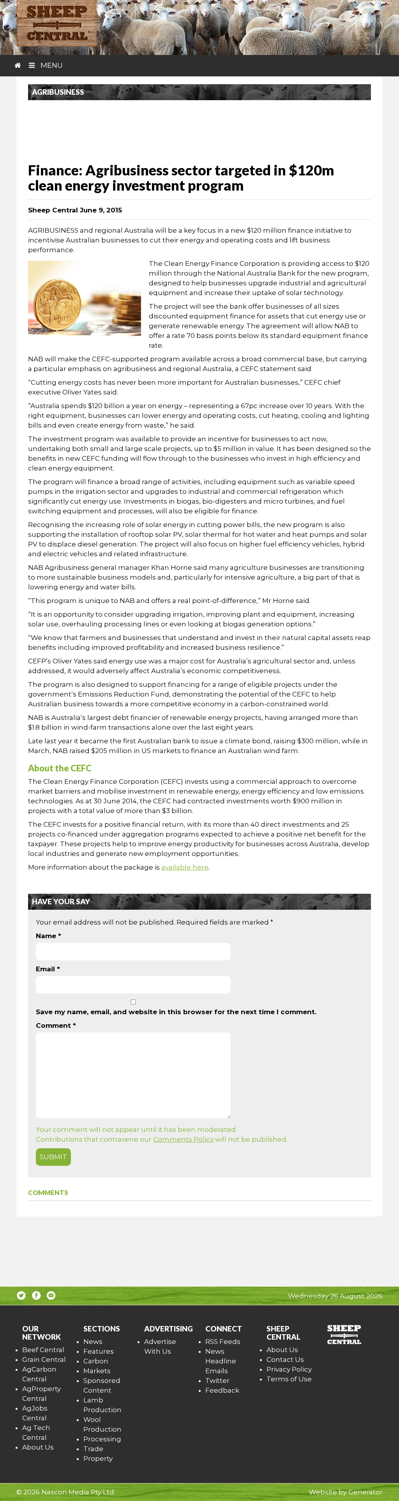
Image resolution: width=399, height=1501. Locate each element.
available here (184, 867)
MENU (51, 65)
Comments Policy (183, 1139)
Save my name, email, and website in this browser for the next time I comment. (176, 1012)
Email (48, 969)
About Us (38, 1447)
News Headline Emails (220, 1361)
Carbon (95, 1361)
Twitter (217, 1380)
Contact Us (285, 1359)
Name (48, 936)
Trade (93, 1449)
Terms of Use (289, 1379)
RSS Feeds (222, 1341)
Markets (97, 1371)
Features (98, 1351)
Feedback (222, 1390)
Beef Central (43, 1350)
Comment (56, 1025)
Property (98, 1458)
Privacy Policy (289, 1369)
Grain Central (44, 1359)
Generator (365, 1492)
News (92, 1341)
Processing (102, 1439)
